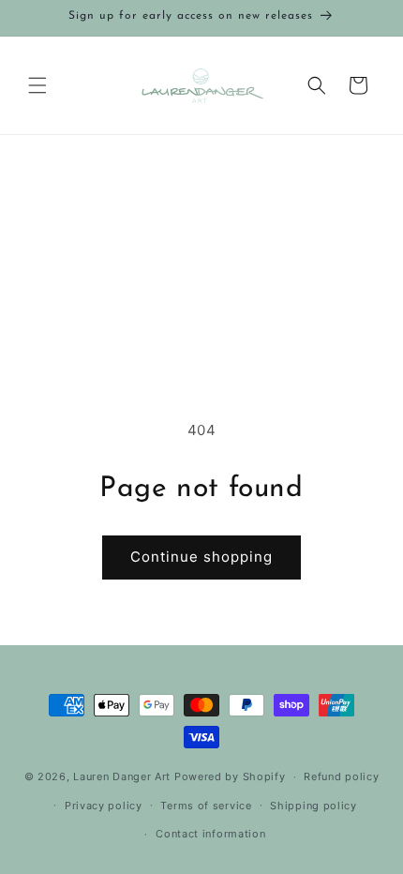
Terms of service (205, 805)
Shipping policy (313, 805)
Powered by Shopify (230, 776)
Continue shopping (201, 556)
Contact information (210, 833)
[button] (37, 85)
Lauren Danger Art (122, 776)
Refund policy (341, 776)
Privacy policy (103, 805)
